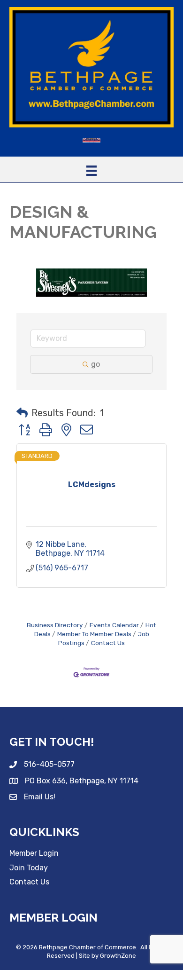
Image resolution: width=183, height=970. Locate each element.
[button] (22, 412)
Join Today (28, 867)
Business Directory (55, 625)
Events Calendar (114, 625)
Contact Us (108, 643)
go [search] (95, 364)
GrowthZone (118, 955)
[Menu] (91, 170)
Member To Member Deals (94, 634)
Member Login (34, 853)
